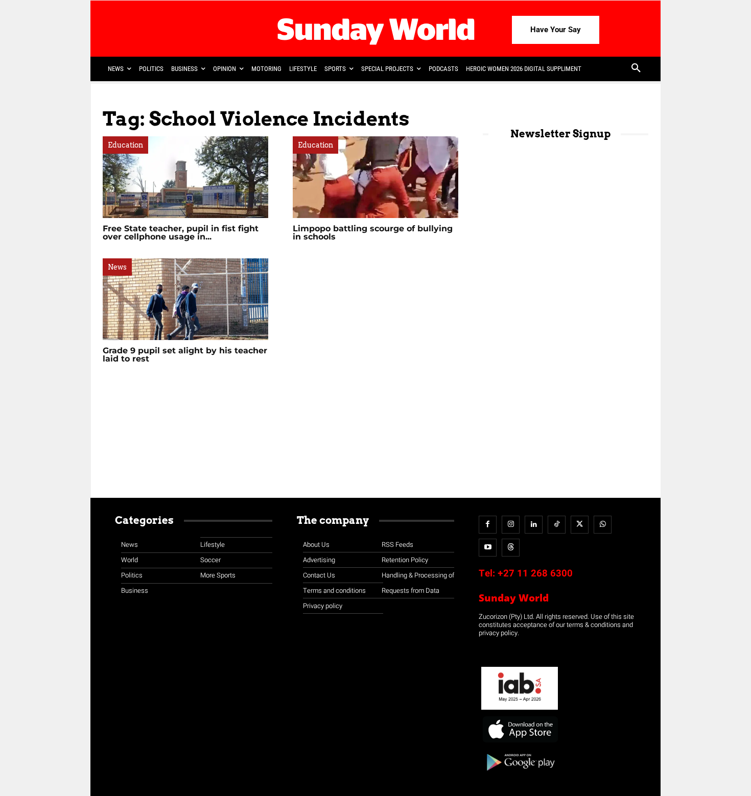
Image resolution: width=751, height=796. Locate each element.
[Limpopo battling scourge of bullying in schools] (375, 177)
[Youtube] (488, 548)
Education (125, 145)
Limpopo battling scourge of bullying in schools (373, 233)
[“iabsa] (519, 710)
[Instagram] (511, 525)
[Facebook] (488, 525)
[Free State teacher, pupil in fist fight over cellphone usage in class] (185, 177)
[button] (636, 69)
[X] (580, 525)
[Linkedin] (534, 525)
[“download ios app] (519, 742)
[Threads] (511, 548)
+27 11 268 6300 (535, 573)
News (117, 267)
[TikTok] (557, 525)
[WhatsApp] (603, 525)
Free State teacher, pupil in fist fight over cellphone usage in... (181, 233)
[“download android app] (519, 774)
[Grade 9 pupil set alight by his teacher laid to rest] (185, 299)
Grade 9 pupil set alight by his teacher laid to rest (185, 355)
